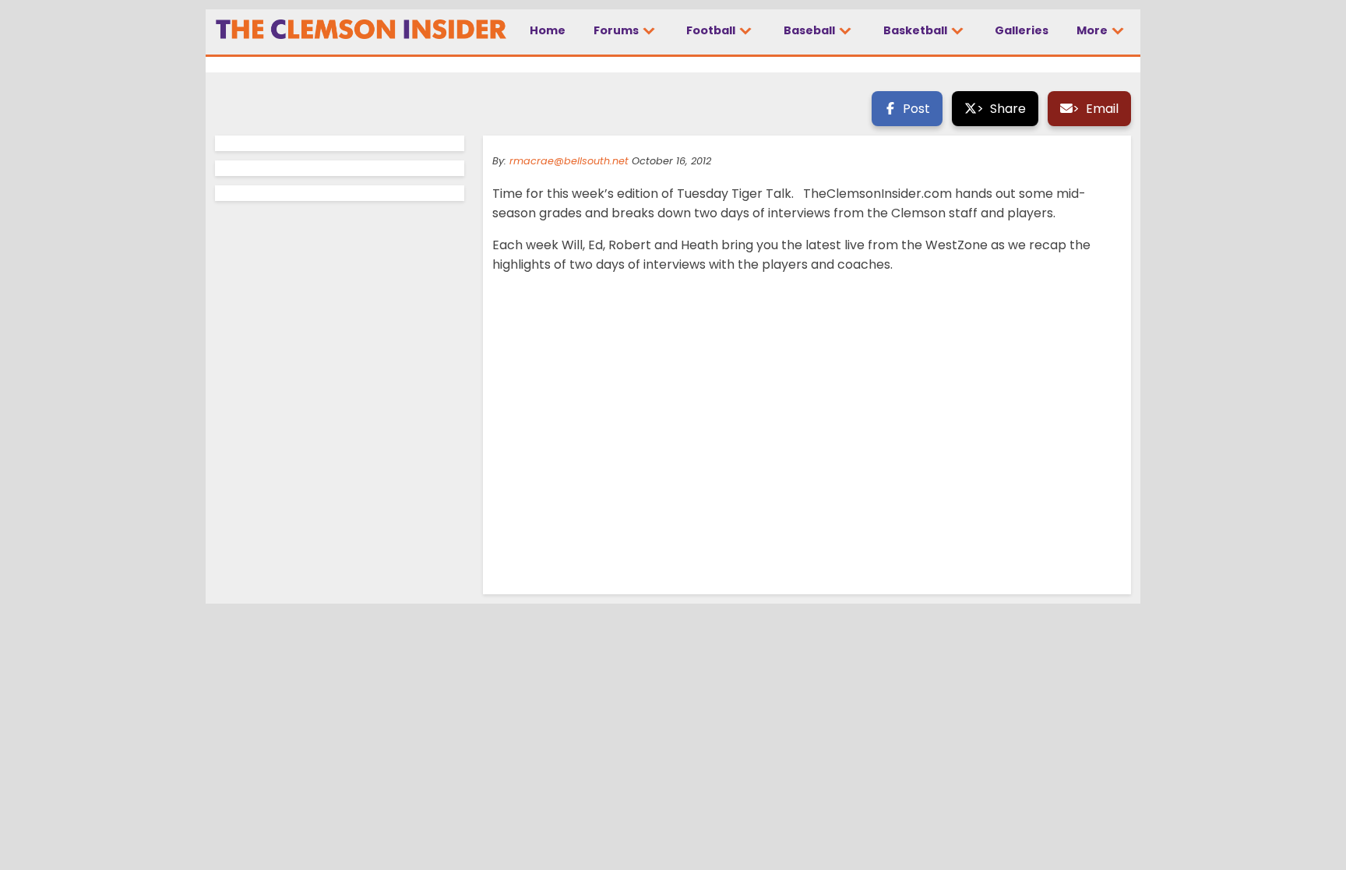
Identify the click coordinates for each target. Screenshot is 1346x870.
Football (712, 30)
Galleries (1021, 30)
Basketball (916, 30)
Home (548, 30)
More (1093, 30)
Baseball (810, 30)
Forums (617, 30)
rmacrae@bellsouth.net (569, 160)
